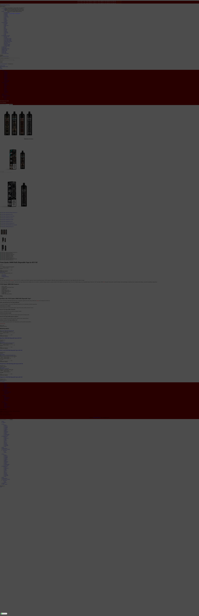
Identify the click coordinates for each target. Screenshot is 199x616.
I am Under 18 (17, 13)
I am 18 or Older (11, 13)
